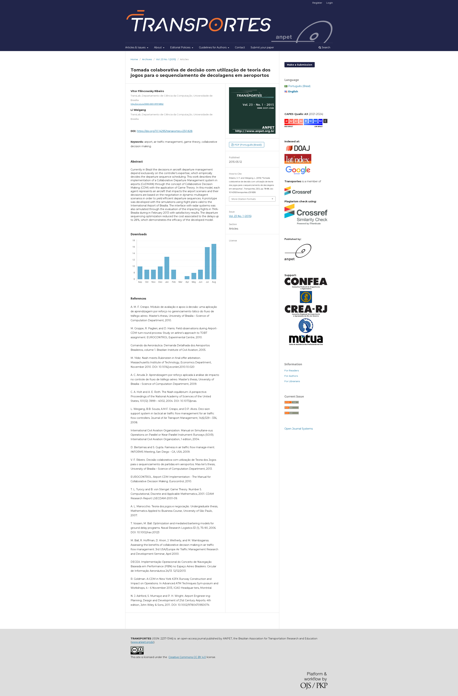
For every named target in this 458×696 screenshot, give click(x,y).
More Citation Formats (244, 199)
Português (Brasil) (299, 86)
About (158, 47)
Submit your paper (262, 47)
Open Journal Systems (298, 428)
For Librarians (292, 381)
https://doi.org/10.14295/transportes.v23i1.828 (165, 131)
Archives (147, 59)
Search (325, 47)
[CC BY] (137, 653)
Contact (240, 47)
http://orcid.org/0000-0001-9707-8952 (147, 104)
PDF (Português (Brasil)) (248, 144)
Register (317, 2)
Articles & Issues (135, 47)
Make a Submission (299, 64)
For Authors (291, 375)
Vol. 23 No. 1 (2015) (166, 59)
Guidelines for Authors (213, 47)
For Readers (291, 370)
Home (134, 59)
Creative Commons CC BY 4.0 (187, 657)
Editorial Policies (180, 47)
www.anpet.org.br (142, 642)
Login (329, 2)
